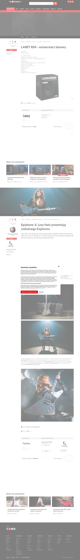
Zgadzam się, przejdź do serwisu (29, 292)
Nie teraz (41, 292)
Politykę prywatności (41, 273)
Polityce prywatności (41, 288)
